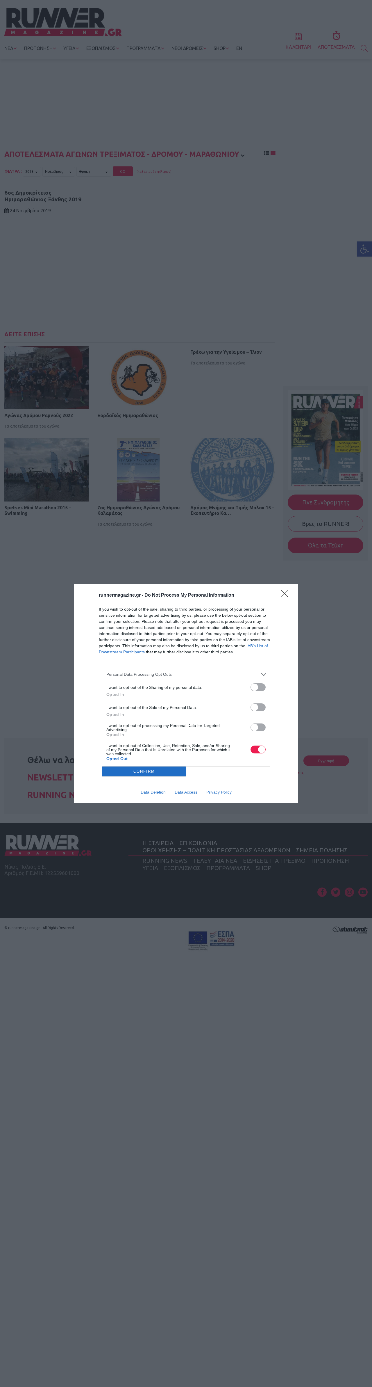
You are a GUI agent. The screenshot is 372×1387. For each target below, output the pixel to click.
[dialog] (186, 693)
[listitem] (186, 674)
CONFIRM (144, 771)
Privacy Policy (219, 792)
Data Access (186, 792)
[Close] (286, 595)
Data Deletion (153, 792)
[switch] (258, 687)
